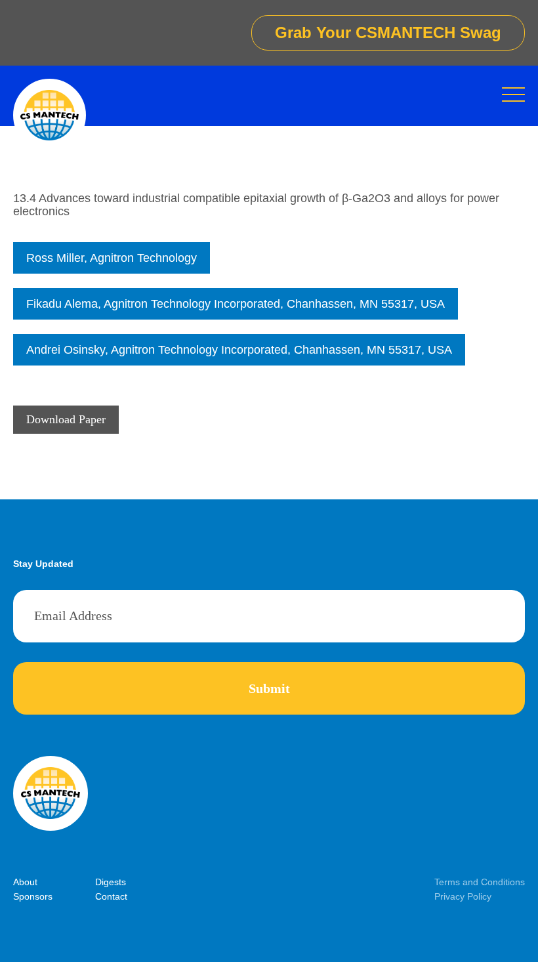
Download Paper (66, 419)
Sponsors (32, 896)
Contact (111, 896)
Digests (110, 882)
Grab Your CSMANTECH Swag (388, 32)
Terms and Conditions (479, 882)
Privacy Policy (462, 896)
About (25, 882)
